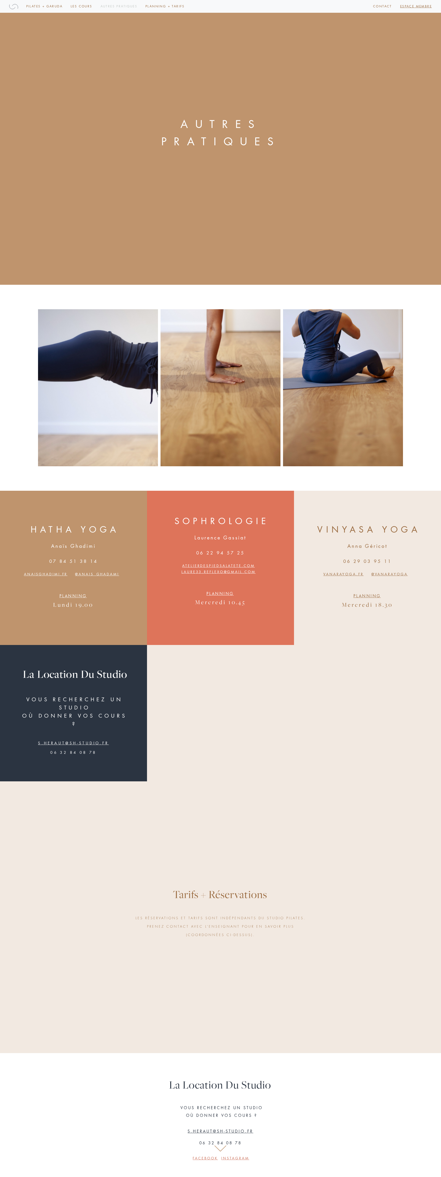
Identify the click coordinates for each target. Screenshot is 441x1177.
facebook (205, 1158)
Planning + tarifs (165, 6)
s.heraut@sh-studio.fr (73, 743)
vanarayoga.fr (343, 574)
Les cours (81, 6)
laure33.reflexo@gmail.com (218, 572)
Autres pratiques (119, 6)
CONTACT (382, 6)
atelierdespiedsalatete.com (218, 565)
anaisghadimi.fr (46, 574)
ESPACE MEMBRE (416, 6)
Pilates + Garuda (44, 6)
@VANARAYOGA (389, 574)
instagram (235, 1158)
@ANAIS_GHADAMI (97, 574)
